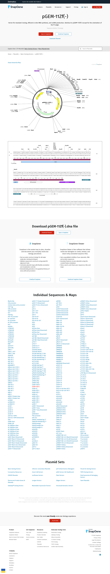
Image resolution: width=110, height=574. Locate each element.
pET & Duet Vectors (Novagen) (65, 469)
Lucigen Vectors (36, 480)
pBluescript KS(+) (13, 375)
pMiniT (58, 338)
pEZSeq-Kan (35, 332)
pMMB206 (59, 348)
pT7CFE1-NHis (84, 365)
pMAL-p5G (59, 332)
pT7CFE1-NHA (84, 361)
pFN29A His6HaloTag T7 (39, 373)
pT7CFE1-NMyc (84, 371)
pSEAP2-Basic (60, 431)
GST (9, 313)
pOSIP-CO (59, 367)
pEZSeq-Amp (36, 328)
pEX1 (33, 322)
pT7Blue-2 (83, 344)
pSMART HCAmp (61, 445)
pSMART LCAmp (84, 303)
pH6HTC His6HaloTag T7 (39, 419)
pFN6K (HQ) (35, 382)
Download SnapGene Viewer (75, 279)
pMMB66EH (59, 353)
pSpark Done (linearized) (87, 316)
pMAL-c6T (59, 328)
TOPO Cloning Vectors (86, 472)
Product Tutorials (41, 535)
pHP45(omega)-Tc (37, 427)
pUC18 (82, 408)
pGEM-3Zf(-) (35, 392)
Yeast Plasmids (84, 480)
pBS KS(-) (11, 386)
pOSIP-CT (59, 369)
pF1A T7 (34, 342)
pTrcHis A (83, 375)
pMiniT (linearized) (61, 340)
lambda (10, 326)
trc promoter (84, 447)
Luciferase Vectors (37, 475)
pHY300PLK (35, 437)
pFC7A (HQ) (35, 361)
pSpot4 (82, 334)
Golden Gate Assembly (57, 546)
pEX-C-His (35, 313)
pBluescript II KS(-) (13, 369)
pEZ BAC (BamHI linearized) (40, 338)
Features (40, 7)
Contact (11, 570)
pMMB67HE (59, 359)
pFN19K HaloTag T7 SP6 (39, 371)
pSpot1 (82, 328)
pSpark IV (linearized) (86, 324)
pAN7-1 (10, 349)
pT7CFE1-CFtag (84, 348)
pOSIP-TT (59, 386)
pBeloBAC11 (11, 365)
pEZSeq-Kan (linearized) (39, 334)
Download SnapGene (63, 34)
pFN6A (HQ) (35, 381)
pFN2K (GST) (35, 379)
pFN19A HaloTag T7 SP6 (39, 369)
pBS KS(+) (11, 384)
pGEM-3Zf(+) (35, 390)
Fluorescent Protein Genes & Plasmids (16, 481)
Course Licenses (30, 537)
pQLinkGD (59, 398)
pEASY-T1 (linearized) (14, 449)
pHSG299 (34, 431)
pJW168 (58, 301)
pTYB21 (82, 392)
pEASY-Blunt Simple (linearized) (17, 443)
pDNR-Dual (11, 421)
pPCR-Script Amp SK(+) (63, 388)
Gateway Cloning (55, 535)
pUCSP (82, 421)
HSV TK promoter (13, 316)
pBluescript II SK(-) (13, 373)
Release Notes (13, 539)
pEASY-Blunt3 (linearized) (15, 447)
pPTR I (58, 392)
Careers (11, 567)
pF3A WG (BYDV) (36, 349)
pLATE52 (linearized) (62, 314)
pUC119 (82, 406)
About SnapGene (13, 553)
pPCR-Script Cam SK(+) (63, 390)
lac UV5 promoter (13, 322)
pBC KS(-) (11, 359)
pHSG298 (34, 429)
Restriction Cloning (56, 532)
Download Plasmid (55, 38)
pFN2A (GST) (35, 377)
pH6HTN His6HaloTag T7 (39, 421)
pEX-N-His (35, 318)
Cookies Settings (96, 542)
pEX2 (33, 324)
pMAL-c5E (59, 320)
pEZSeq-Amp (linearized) (39, 330)
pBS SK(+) (11, 388)
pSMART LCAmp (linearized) (88, 305)
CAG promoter (12, 303)
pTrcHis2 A (83, 381)
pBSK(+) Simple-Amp (14, 396)
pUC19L (82, 412)
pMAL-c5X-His (60, 326)
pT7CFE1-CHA (84, 353)
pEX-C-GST (35, 311)
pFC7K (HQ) (35, 363)
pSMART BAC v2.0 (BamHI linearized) (67, 437)
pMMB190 (59, 346)
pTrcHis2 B (83, 382)
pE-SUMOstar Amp (13, 433)
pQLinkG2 (59, 396)
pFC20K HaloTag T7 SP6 (39, 355)
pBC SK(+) (11, 361)
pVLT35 (82, 427)
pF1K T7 (34, 344)
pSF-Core (59, 433)
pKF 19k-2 (59, 305)
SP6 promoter (84, 435)
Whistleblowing (97, 551)
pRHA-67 (58, 419)
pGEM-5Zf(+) (35, 396)
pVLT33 (82, 425)
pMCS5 (58, 336)
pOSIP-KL (59, 375)
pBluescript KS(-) (13, 377)
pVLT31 (82, 423)
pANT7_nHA (11, 353)
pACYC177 (10, 346)
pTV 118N (83, 386)
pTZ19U (82, 398)
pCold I (10, 406)
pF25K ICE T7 (35, 348)
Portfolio (11, 565)
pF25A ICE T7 (35, 346)
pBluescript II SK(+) (13, 371)
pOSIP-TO (59, 384)
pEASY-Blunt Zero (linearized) (16, 445)
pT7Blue (82, 342)
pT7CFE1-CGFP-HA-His (86, 349)
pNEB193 (58, 361)
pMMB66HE (59, 355)
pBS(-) (10, 394)
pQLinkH (58, 400)
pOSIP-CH (59, 365)
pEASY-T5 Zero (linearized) (40, 305)
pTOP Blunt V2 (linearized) (88, 373)
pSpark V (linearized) (86, 326)
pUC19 (82, 410)
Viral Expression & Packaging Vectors (89, 476)
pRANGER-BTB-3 (61, 412)
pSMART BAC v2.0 (61, 435)
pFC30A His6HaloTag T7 (39, 357)
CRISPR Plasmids (13, 475)
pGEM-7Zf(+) (35, 398)
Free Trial (97, 7)
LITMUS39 (11, 338)
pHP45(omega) (36, 423)
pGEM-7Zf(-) (35, 400)
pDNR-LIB (11, 423)
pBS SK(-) (11, 390)
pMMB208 (59, 351)
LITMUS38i (11, 336)
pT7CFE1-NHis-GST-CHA (87, 369)
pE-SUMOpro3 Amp (13, 429)
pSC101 (58, 429)
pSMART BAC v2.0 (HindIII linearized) (67, 441)
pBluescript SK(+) (13, 379)
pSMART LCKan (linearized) (88, 309)
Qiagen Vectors (60, 480)
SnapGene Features (14, 532)
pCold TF (10, 414)
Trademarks (98, 549)
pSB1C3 (58, 427)
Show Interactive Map (14, 62)
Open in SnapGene (46, 34)
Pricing (76, 7)
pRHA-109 (59, 415)
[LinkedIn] (100, 555)
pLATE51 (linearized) (62, 313)
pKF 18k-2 (59, 303)
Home (9, 54)
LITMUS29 (11, 332)
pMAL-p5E (59, 330)
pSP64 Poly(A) (84, 311)
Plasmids (48, 7)
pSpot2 (82, 330)
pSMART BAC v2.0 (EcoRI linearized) (66, 439)
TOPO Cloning (54, 544)
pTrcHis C (83, 379)
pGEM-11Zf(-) (36, 386)
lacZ (9, 324)
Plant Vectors (60, 475)
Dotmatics (11, 563)
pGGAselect (35, 414)
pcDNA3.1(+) (11, 402)
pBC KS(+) (11, 357)
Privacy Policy (97, 537)
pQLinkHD (59, 402)
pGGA (33, 412)
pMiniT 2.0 (59, 342)
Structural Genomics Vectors (64, 485)
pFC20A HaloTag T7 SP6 (39, 353)
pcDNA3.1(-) (11, 404)
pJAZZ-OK (35, 445)
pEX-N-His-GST (36, 320)
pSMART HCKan (60, 449)
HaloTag (10, 314)
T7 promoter (84, 443)
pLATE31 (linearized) (62, 311)
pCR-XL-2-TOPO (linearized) (16, 417)
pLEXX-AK (59, 316)
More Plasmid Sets (44, 49)
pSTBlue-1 (83, 336)
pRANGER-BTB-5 (61, 414)
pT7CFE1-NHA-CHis (85, 363)
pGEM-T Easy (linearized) (39, 410)
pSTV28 (82, 338)
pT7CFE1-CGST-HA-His (86, 351)
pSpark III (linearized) (86, 322)
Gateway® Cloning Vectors (15, 485)
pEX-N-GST (35, 316)
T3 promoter (84, 439)
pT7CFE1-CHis (84, 355)
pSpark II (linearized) (86, 320)
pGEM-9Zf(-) (35, 402)
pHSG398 (34, 435)
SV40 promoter (84, 437)
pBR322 (10, 382)
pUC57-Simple (84, 417)
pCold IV (10, 412)
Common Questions (42, 539)
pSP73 (82, 314)
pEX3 (33, 326)
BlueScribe (11, 301)
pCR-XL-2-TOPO (12, 415)
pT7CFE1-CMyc (84, 357)
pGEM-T (34, 404)
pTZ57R (82, 400)
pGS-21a (34, 417)
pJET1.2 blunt (36, 449)
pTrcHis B (83, 377)
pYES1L (82, 429)
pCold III (10, 410)
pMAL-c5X (59, 324)
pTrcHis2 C (83, 384)
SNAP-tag (83, 433)
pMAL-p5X (59, 334)
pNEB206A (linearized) (62, 363)
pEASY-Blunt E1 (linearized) (16, 439)
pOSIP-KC (59, 371)
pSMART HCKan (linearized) (88, 301)
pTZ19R (82, 396)
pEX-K (34, 314)
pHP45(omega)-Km (37, 425)
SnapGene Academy (42, 532)
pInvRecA (35, 441)
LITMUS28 (11, 328)
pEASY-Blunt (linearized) (15, 437)
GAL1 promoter (12, 311)
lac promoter (12, 320)
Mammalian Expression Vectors (41, 485)
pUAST (82, 402)
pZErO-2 (82, 431)
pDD (9, 419)
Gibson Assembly (55, 537)
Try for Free (55, 520)
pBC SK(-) (11, 363)
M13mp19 (10, 342)
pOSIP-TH (59, 382)
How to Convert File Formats (16, 537)
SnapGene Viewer (13, 535)
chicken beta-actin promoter (16, 305)
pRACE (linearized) (61, 406)
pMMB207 (59, 349)
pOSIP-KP (59, 379)
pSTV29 (82, 340)
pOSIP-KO (59, 377)
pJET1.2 (34, 447)
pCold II (10, 408)
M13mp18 (10, 340)
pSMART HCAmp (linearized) (64, 447)
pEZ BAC (34, 336)
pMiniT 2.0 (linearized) (62, 344)
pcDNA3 (10, 400)
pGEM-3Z (34, 388)
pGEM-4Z (34, 394)
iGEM (27, 539)
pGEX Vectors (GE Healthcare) (65, 472)
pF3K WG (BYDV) (36, 351)
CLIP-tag (10, 307)
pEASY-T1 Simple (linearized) (40, 301)
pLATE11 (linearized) (62, 309)
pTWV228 (83, 388)
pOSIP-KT (59, 381)
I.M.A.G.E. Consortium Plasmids (41, 469)
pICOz (34, 439)
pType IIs (83, 394)
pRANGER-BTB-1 (61, 408)
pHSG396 (34, 433)
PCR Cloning (54, 542)
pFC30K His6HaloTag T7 (39, 359)
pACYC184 (11, 348)
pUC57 (82, 414)
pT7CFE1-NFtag (84, 359)
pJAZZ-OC (35, 443)
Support (68, 7)
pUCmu (82, 419)
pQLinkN (58, 404)
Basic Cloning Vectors (14, 469)
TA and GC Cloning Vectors (88, 469)
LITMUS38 (11, 334)
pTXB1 (82, 390)
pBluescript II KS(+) (13, 367)
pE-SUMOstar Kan (13, 435)
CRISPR (39, 542)
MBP (9, 344)
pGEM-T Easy (36, 408)
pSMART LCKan (84, 307)
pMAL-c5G (59, 322)
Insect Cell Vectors (37, 472)
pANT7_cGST (11, 351)
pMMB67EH (59, 357)
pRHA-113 (59, 417)
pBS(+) (10, 392)
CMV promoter (12, 309)
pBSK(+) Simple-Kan (14, 398)
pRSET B (58, 423)
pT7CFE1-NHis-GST (85, 367)
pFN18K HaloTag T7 (37, 367)
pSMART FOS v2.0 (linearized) (64, 443)
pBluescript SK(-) (13, 381)
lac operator (11, 318)
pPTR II (58, 394)
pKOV (57, 307)
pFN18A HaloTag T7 (37, 365)
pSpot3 (82, 332)
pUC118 (82, 404)
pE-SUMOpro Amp (13, 425)
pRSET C (58, 425)
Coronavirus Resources (15, 472)
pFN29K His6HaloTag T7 (39, 375)
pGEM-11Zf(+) (36, 384)
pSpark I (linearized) (86, 318)
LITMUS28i (11, 330)
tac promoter (84, 445)
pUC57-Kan (83, 415)
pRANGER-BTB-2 (61, 410)
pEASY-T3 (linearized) (38, 303)
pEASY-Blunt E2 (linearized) (16, 441)
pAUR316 (10, 355)
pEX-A (34, 309)
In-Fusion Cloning (55, 539)
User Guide (40, 537)
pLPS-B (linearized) (62, 318)
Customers (12, 556)
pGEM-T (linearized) (38, 406)
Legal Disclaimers (96, 540)
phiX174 (82, 449)
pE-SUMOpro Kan (13, 427)
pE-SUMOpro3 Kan (13, 431)
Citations (11, 558)
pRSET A (58, 421)
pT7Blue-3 (83, 346)
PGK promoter (36, 415)
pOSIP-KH (59, 373)
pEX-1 (33, 307)
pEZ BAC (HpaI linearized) (39, 340)
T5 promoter (84, 441)
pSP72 (82, 313)
